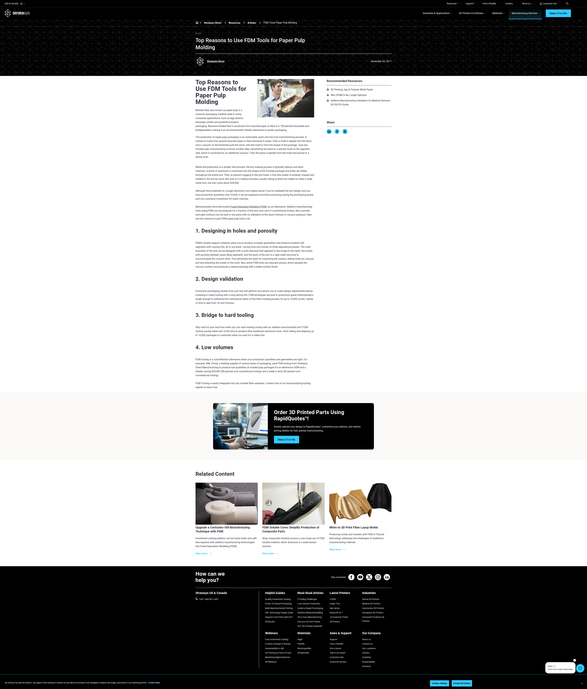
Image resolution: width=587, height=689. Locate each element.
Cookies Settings (439, 683)
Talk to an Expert (337, 653)
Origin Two (335, 603)
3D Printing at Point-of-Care (278, 653)
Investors (366, 666)
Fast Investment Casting (276, 639)
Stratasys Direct (212, 22)
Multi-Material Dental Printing (279, 608)
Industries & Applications (436, 13)
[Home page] (196, 23)
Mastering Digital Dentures (277, 657)
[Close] (582, 683)
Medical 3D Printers (371, 603)
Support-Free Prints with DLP (279, 617)
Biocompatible (304, 648)
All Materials (303, 653)
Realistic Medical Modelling (310, 612)
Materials (497, 13)
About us (526, 3)
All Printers (335, 621)
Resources (452, 3)
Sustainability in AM (274, 648)
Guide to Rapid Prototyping (310, 608)
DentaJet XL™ (336, 612)
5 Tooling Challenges (307, 599)
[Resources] (244, 22)
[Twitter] (345, 131)
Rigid (299, 639)
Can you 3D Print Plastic (308, 621)
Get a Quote (335, 648)
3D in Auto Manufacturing (309, 617)
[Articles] (260, 22)
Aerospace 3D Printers (372, 612)
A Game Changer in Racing (277, 644)
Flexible (301, 644)
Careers (509, 3)
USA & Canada (12, 3)
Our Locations (369, 648)
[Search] (567, 3)
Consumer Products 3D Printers (373, 619)
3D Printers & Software (471, 13)
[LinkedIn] (329, 131)
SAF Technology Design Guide (279, 612)
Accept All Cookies (461, 683)
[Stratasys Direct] (225, 22)
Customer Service (338, 662)
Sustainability (368, 662)
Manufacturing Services (524, 13)
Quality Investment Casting (278, 599)
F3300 (333, 599)
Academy (366, 657)
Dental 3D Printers (370, 599)
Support (469, 3)
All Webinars (271, 662)
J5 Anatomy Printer (339, 617)
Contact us (367, 644)
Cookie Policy (154, 683)
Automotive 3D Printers (373, 608)
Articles (252, 22)
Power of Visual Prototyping (278, 603)
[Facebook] (337, 131)
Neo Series (335, 608)
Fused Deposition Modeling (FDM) (248, 206)
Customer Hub (550, 3)
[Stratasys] (17, 13)
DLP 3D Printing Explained (309, 626)
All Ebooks (270, 621)
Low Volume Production (308, 603)
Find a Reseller (489, 3)
